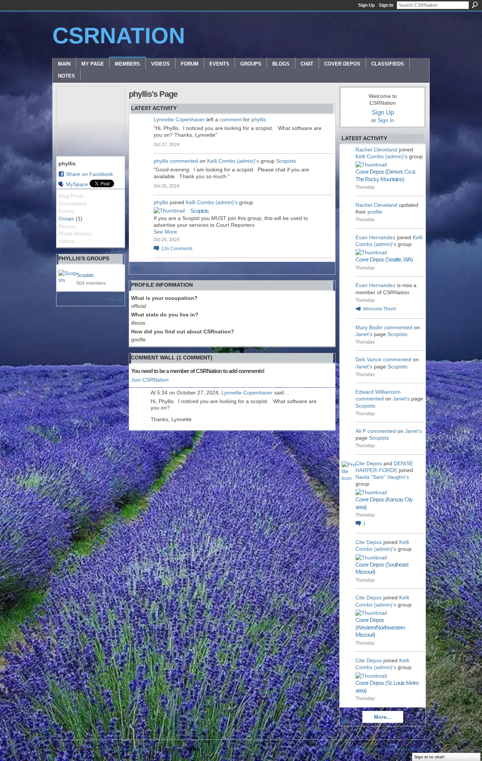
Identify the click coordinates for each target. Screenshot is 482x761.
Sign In (386, 5)
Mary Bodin (369, 327)
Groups (66, 219)
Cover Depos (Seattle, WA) (384, 259)
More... (382, 717)
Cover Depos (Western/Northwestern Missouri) (380, 627)
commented (184, 161)
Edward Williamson (378, 392)
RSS (134, 269)
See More (165, 232)
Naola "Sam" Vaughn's (382, 477)
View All (114, 299)
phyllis (258, 119)
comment (231, 119)
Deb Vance (368, 359)
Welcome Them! (379, 309)
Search (475, 5)
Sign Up (366, 5)
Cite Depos (368, 463)
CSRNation (118, 35)
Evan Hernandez (375, 237)
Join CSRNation (150, 380)
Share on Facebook (89, 174)
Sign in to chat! (429, 757)
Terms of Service (410, 749)
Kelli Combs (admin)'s (233, 161)
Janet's (363, 334)
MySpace (77, 184)
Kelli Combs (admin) (126, 749)
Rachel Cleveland (376, 150)
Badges (328, 749)
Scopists (84, 275)
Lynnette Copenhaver (179, 119)
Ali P (360, 431)
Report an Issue (363, 749)
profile (375, 212)
